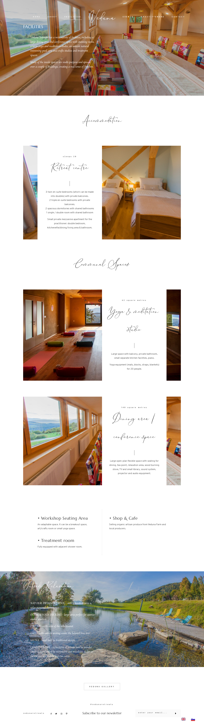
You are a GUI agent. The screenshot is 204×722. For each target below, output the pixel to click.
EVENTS (128, 17)
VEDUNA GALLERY (102, 686)
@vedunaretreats (102, 704)
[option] (194, 719)
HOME (36, 17)
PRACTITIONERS (153, 17)
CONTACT (178, 17)
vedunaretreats (34, 713)
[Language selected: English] (189, 719)
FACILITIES (73, 17)
